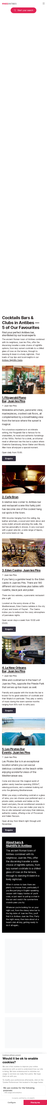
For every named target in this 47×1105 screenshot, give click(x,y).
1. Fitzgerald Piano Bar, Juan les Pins (14, 399)
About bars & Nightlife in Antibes (19, 844)
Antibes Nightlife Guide (12, 360)
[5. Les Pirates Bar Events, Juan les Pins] (23, 731)
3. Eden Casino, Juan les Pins (21, 570)
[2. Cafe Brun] (23, 479)
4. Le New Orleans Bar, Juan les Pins (14, 669)
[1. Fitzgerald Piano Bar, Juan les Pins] (23, 380)
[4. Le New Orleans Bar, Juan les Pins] (23, 650)
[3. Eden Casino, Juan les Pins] (23, 552)
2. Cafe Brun (10, 497)
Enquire (9, 458)
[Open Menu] (43, 3)
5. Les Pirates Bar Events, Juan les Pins (16, 750)
